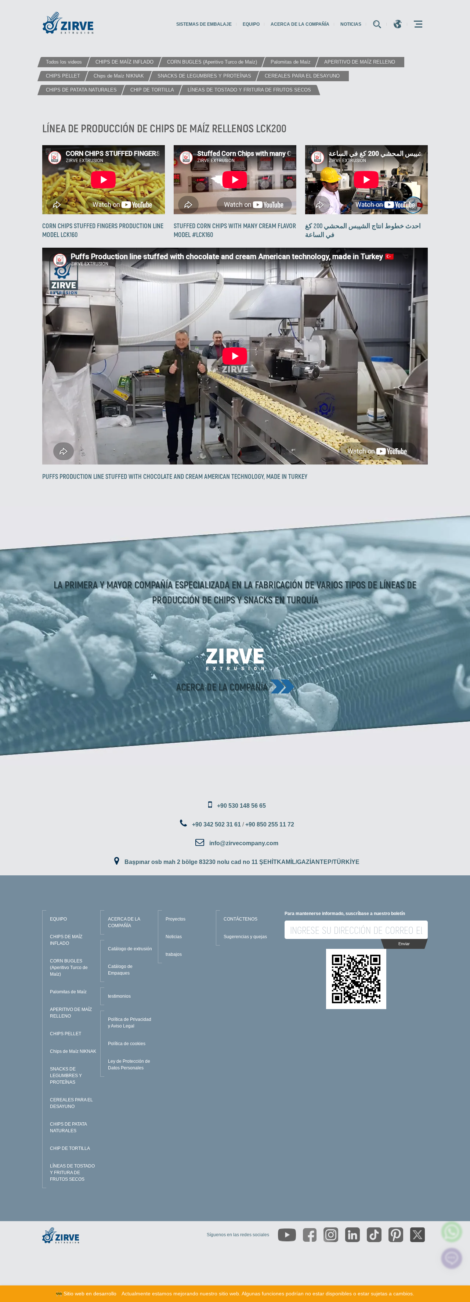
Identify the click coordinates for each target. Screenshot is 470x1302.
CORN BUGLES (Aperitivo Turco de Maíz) (69, 967)
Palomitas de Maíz (68, 991)
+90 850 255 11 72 (269, 824)
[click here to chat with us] (451, 1258)
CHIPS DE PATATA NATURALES (68, 1127)
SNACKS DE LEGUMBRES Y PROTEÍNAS (66, 1075)
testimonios (119, 996)
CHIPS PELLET (65, 1033)
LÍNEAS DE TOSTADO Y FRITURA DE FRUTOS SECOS (72, 1172)
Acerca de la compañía (300, 24)
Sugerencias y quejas (245, 936)
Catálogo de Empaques (120, 970)
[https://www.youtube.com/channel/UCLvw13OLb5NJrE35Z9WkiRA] (287, 1235)
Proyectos (175, 919)
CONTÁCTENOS (240, 919)
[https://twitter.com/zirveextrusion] (417, 1234)
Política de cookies (126, 1043)
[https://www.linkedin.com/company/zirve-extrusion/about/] (352, 1234)
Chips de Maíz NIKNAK (73, 1051)
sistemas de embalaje (204, 24)
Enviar (404, 943)
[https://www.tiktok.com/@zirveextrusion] (374, 1234)
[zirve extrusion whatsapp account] (451, 1232)
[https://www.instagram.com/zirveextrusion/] (330, 1234)
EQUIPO (58, 919)
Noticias (350, 24)
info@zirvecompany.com (243, 843)
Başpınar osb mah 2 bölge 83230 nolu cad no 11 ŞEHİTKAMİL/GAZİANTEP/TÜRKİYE (241, 862)
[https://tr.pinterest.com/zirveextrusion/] (395, 1234)
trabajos (174, 954)
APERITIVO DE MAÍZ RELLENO (71, 1013)
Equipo (251, 24)
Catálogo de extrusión (130, 948)
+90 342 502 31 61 (216, 824)
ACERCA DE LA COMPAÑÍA (124, 922)
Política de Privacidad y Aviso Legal (129, 1023)
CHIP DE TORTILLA (70, 1148)
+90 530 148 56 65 (241, 806)
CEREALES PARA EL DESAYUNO (71, 1103)
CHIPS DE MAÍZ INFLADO (66, 940)
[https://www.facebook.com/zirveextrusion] (310, 1235)
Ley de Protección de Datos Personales (129, 1064)
